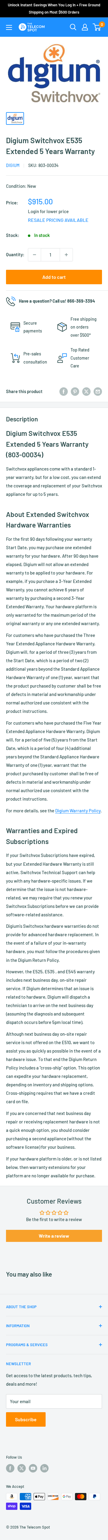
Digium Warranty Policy (77, 810)
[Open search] (73, 27)
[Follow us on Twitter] (21, 1468)
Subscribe (26, 1419)
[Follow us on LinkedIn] (44, 1468)
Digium (13, 165)
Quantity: (15, 254)
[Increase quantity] (66, 254)
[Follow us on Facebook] (10, 1468)
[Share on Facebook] (63, 391)
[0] (97, 27)
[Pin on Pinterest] (75, 391)
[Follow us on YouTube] (33, 1468)
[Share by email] (98, 391)
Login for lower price (48, 211)
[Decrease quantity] (34, 254)
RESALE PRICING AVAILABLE (58, 220)
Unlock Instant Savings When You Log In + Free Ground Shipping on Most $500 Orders (54, 8)
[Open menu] (9, 27)
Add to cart (54, 277)
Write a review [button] (54, 1236)
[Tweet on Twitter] (86, 391)
